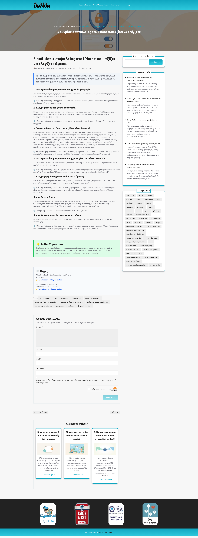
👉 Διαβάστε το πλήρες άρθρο (49, 280)
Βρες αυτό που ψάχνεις (143, 56)
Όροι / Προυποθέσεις (100, 5)
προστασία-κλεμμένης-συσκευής (71, 302)
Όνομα (39, 349)
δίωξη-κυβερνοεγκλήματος (136, 242)
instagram (140, 207)
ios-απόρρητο (45, 298)
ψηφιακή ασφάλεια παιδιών (136, 265)
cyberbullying (148, 199)
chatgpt (129, 199)
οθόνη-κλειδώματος (92, 298)
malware (129, 211)
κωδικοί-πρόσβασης (151, 249)
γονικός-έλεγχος (151, 238)
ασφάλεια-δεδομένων (134, 226)
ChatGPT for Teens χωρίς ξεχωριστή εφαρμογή (143, 144)
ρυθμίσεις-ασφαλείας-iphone (97, 302)
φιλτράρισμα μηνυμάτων (65, 306)
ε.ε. (151, 242)
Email (38, 359)
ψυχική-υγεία (155, 265)
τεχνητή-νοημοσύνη (133, 257)
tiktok (128, 222)
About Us (87, 5)
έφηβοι (158, 222)
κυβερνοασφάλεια (132, 249)
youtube (148, 222)
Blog (80, 5)
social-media (155, 218)
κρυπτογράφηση (146, 246)
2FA (127, 195)
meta (138, 211)
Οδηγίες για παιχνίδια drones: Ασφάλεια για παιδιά (77, 435)
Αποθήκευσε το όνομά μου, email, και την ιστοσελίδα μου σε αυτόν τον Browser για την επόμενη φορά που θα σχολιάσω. (76, 381)
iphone (151, 207)
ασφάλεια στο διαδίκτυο (135, 234)
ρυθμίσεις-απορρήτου (134, 253)
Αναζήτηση (155, 62)
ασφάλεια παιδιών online (135, 230)
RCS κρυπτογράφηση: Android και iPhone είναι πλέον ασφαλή (105, 435)
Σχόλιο (39, 327)
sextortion (143, 218)
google (148, 203)
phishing (156, 211)
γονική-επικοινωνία (133, 238)
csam (138, 199)
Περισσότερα (48, 474)
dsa (158, 199)
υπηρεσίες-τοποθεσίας (43, 306)
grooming (129, 207)
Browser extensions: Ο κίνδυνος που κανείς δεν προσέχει (48, 435)
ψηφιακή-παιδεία (151, 257)
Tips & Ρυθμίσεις (70, 26)
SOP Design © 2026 (99, 532)
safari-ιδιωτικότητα (61, 298)
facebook (129, 203)
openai (146, 211)
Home (57, 26)
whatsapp (137, 222)
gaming (139, 203)
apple (150, 195)
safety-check (76, 298)
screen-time (130, 218)
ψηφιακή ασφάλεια (84, 306)
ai (133, 195)
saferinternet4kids (142, 215)
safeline (129, 215)
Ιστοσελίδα (40, 368)
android (141, 195)
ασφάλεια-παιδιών (153, 226)
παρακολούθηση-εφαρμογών (45, 302)
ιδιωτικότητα (131, 246)
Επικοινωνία (115, 5)
